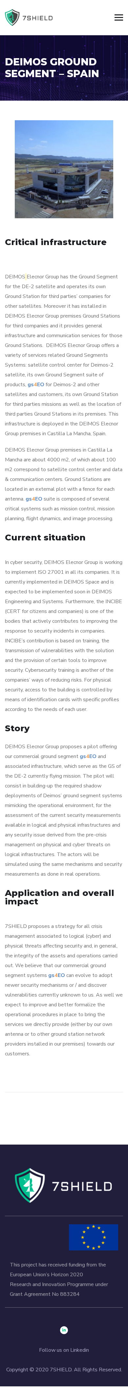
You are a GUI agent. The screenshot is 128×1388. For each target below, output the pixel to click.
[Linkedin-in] (64, 1330)
